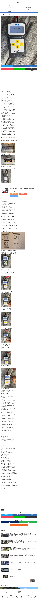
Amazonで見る (14, 193)
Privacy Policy (10, 595)
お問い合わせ (28, 595)
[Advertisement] (19, 81)
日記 (19, 592)
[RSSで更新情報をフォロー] (19, 525)
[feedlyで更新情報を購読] (28, 522)
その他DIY (31, 592)
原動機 (7, 592)
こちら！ (12, 127)
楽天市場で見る (23, 193)
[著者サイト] (10, 522)
